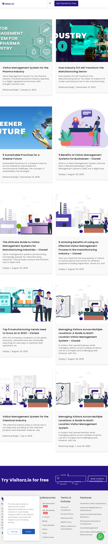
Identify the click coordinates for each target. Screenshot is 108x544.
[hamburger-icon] (50, 3)
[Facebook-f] (2, 533)
